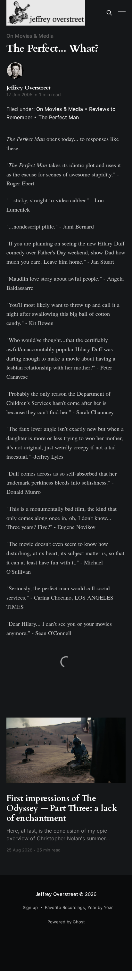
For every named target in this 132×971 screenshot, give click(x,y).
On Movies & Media (30, 36)
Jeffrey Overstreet (28, 87)
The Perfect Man (58, 117)
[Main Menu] (122, 13)
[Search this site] (109, 13)
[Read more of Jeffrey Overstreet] (15, 71)
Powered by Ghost (66, 921)
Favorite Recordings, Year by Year (79, 907)
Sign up (30, 907)
